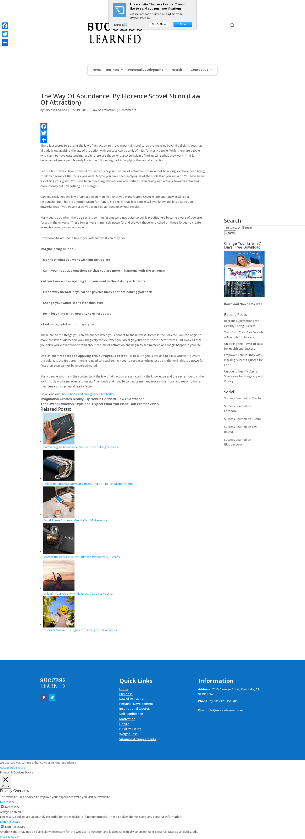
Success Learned (55, 110)
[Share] (122, 139)
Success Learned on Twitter (243, 398)
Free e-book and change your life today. (88, 394)
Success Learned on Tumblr (242, 419)
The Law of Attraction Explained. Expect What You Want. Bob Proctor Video (99, 404)
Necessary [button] (7, 802)
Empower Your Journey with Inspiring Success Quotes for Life (243, 360)
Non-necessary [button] (10, 822)
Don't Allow (159, 24)
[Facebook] (122, 126)
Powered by (118, 24)
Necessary (12, 807)
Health (177, 70)
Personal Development (145, 70)
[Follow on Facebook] (43, 26)
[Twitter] (122, 133)
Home (97, 70)
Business (113, 70)
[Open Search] (231, 25)
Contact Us (199, 70)
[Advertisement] (244, 155)
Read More (17, 768)
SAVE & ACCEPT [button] (11, 837)
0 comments (127, 110)
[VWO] (128, 24)
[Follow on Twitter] (52, 26)
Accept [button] (4, 768)
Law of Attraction (104, 110)
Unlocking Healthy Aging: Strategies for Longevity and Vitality (243, 376)
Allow (182, 24)
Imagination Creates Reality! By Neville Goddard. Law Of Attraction (92, 399)
